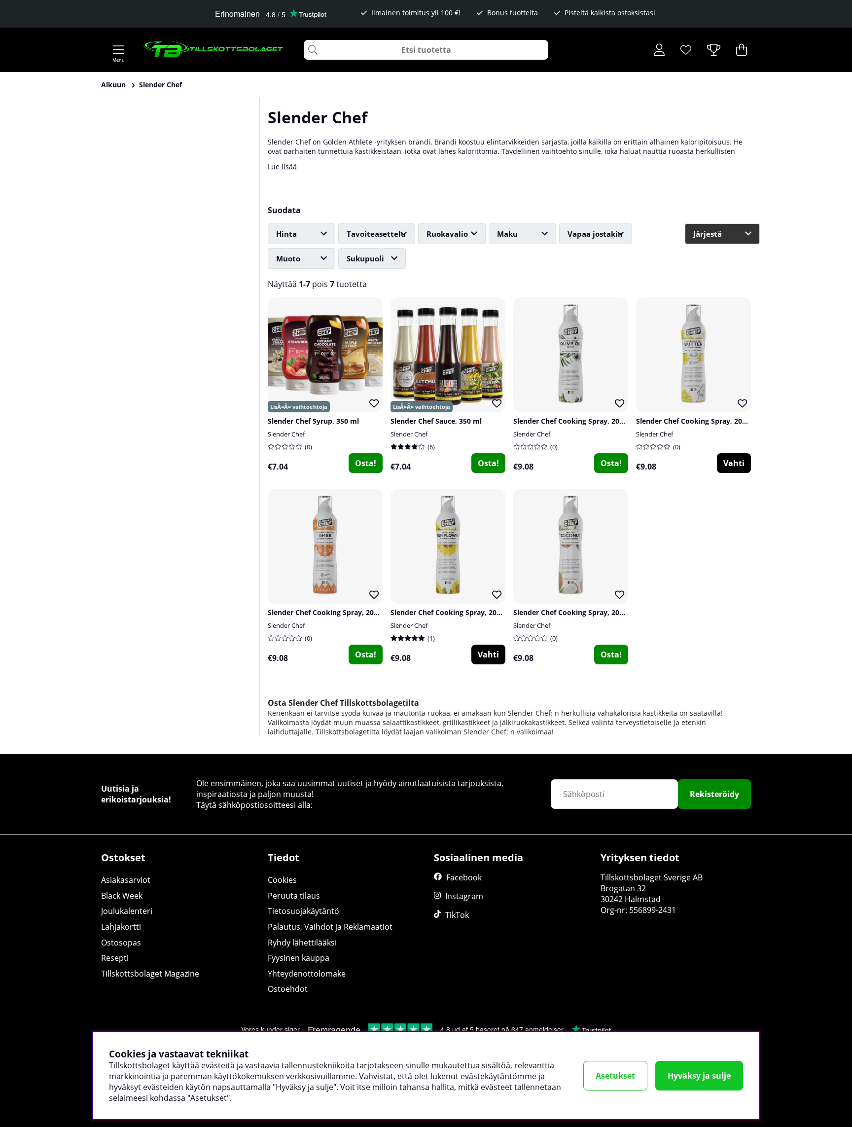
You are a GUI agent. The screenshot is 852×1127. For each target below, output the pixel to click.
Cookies (282, 879)
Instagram (464, 896)
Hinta (286, 234)
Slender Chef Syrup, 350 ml (313, 421)
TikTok (457, 914)
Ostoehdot (288, 988)
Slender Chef (160, 84)
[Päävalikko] (118, 50)
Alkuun (113, 84)
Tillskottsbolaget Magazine (150, 973)
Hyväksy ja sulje (699, 1075)
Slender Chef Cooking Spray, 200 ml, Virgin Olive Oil (600, 421)
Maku (507, 234)
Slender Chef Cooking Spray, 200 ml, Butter (709, 421)
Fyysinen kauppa (298, 957)
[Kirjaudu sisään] (659, 49)
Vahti (734, 463)
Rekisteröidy (714, 794)
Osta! (365, 463)
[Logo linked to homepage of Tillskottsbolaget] (213, 49)
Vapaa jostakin (595, 234)
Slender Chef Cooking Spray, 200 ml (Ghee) (340, 612)
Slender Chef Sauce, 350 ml (436, 421)
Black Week (121, 895)
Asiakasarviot (125, 879)
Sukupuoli (365, 258)
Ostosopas (121, 942)
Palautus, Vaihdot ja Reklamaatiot (330, 926)
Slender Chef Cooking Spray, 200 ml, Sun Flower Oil (477, 612)
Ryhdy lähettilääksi (302, 942)
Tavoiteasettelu (376, 234)
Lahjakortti (121, 926)
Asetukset (615, 1075)
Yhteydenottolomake (307, 973)
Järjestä (707, 234)
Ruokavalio (447, 234)
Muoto (288, 258)
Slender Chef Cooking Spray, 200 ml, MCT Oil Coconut (604, 612)
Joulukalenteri (126, 911)
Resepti (115, 957)
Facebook (464, 877)
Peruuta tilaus (294, 895)
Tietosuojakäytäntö (303, 911)
